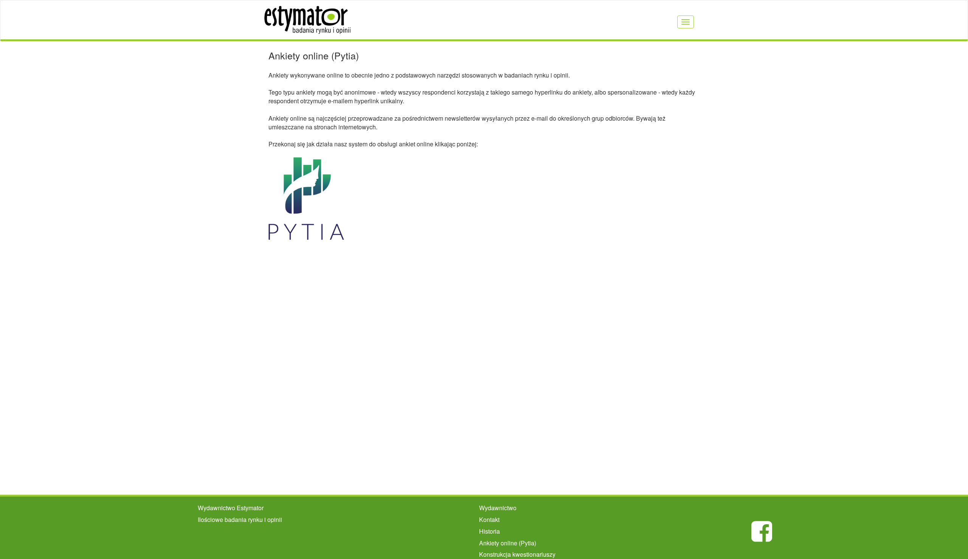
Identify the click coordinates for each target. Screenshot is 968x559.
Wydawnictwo (498, 507)
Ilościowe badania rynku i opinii (240, 519)
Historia (489, 531)
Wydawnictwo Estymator (231, 507)
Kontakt (489, 519)
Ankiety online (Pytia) (507, 543)
